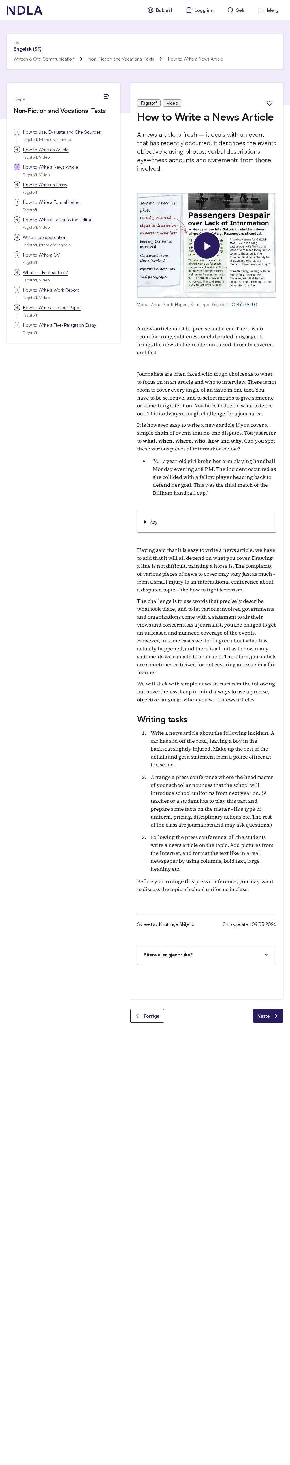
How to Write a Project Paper (52, 307)
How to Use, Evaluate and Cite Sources (62, 132)
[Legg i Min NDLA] (269, 103)
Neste (263, 1016)
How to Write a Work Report (51, 290)
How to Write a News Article (50, 167)
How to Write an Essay (45, 184)
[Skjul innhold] (106, 96)
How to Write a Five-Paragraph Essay (59, 325)
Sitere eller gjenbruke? (168, 955)
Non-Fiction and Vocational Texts (121, 59)
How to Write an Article (46, 149)
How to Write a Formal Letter (51, 202)
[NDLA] (24, 10)
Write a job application (45, 237)
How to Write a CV (41, 255)
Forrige (151, 1016)
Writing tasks (162, 719)
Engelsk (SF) (28, 49)
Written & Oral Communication (44, 59)
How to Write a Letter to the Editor (57, 220)
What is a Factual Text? (45, 272)
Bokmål (164, 10)
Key (153, 521)
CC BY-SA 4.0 (242, 304)
